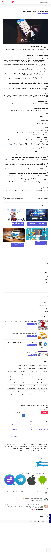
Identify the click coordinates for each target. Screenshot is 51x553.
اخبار (45, 5)
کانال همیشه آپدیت (43, 397)
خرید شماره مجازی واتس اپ (43, 429)
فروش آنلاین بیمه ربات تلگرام (35, 394)
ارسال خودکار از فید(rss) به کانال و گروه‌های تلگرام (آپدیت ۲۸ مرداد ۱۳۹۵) (23, 333)
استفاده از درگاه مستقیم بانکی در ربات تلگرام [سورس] (27, 352)
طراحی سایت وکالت (14, 434)
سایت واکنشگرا (15, 382)
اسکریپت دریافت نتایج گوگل (42, 368)
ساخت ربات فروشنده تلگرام (26, 377)
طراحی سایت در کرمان (22, 391)
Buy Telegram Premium (43, 433)
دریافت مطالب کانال (44, 448)
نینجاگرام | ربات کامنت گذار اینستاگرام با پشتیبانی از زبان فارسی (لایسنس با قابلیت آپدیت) (21, 321)
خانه (47, 5)
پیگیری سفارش (45, 424)
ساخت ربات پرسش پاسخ (30, 379)
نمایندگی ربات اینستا (20, 450)
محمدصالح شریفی (42, 15)
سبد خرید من (14, 426)
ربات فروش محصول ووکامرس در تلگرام (11, 371)
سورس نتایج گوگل (44, 391)
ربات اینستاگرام (28, 448)
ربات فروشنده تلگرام (36, 374)
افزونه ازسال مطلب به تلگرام (42, 446)
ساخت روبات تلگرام (20, 379)
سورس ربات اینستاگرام (31, 388)
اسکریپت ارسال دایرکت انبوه (32, 444)
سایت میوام (23, 382)
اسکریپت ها (46, 282)
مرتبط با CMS (45, 302)
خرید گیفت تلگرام (14, 436)
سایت (29, 382)
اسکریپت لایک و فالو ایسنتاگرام (10, 444)
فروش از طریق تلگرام (23, 394)
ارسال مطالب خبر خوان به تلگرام (29, 365)
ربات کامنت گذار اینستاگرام (42, 450)
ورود (16, 427)
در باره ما (30, 426)
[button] (3, 2)
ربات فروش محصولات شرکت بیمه (41, 371)
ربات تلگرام (19, 368)
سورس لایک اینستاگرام (11, 388)
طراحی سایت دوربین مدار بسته (41, 243)
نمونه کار (30, 429)
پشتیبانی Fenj (45, 427)
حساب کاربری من (14, 424)
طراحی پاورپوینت (12, 391)
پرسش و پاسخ (45, 426)
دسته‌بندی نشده (45, 291)
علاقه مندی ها (14, 429)
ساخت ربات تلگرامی (16, 374)
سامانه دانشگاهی (35, 382)
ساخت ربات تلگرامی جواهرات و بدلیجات (40, 377)
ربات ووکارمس (15, 448)
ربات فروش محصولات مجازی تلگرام (27, 371)
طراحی (37, 391)
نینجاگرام (32, 452)
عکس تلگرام (45, 394)
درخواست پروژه (29, 427)
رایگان (47, 294)
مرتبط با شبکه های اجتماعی (43, 305)
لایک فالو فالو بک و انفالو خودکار (31, 450)
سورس (28, 385)
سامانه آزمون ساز (44, 382)
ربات (25, 368)
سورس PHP (22, 385)
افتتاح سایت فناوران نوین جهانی (17, 244)
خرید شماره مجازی (45, 252)
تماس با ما (30, 424)
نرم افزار (46, 308)
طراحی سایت (31, 391)
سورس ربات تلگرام (21, 388)
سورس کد (46, 299)
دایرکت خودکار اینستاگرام (23, 446)
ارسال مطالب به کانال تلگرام (42, 365)
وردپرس (46, 311)
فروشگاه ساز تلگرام (14, 394)
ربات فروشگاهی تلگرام (26, 374)
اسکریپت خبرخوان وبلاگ (17, 365)
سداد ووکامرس (34, 385)
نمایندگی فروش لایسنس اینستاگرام (41, 452)
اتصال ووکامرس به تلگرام (43, 444)
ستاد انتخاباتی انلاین (43, 385)
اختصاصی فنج (45, 279)
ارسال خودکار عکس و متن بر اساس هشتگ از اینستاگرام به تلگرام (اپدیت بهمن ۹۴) (22, 343)
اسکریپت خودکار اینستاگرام (21, 444)
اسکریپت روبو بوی (32, 368)
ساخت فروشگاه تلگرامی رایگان (17, 223)
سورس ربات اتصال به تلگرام (42, 388)
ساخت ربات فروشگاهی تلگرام (14, 377)
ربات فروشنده (44, 374)
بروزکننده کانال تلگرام (32, 446)
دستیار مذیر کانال (36, 448)
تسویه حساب (15, 431)
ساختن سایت (11, 379)
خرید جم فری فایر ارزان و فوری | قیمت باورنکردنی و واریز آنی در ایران (37, 224)
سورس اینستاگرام (14, 385)
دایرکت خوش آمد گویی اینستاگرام (10, 446)
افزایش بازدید (46, 285)
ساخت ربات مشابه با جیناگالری (42, 379)
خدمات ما (46, 288)
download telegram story (12, 433)
